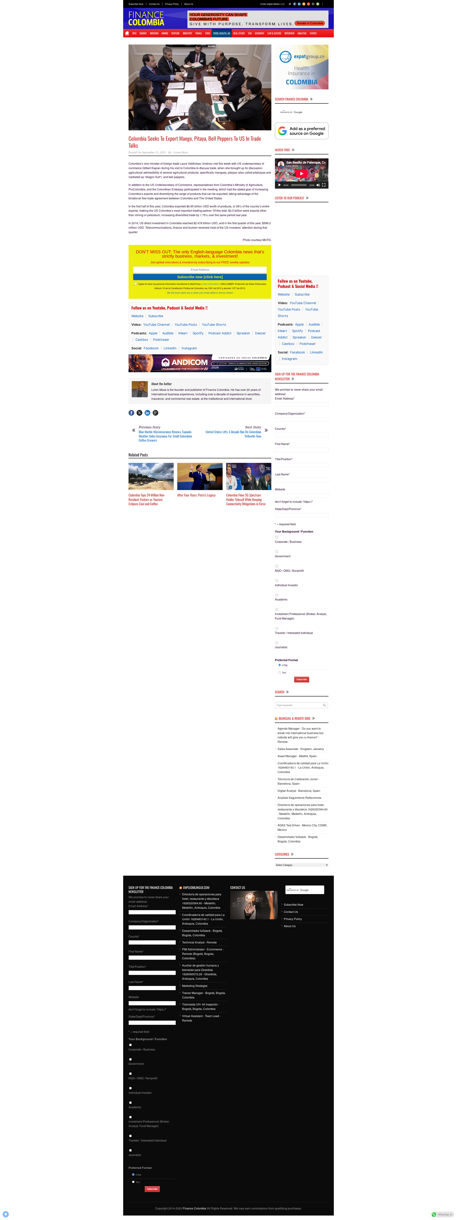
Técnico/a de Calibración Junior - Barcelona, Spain (298, 781)
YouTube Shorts (214, 324)
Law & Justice (274, 33)
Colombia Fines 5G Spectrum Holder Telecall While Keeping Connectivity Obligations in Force (246, 499)
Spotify (198, 333)
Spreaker (243, 333)
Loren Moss (181, 152)
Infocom (154, 33)
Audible (167, 333)
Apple (153, 333)
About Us (188, 4)
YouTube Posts (186, 324)
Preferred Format (286, 660)
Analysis (302, 33)
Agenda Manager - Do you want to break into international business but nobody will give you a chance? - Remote (300, 735)
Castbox (141, 339)
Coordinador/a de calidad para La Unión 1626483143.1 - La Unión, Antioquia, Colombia (303, 767)
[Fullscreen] (324, 185)
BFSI (134, 33)
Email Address (285, 398)
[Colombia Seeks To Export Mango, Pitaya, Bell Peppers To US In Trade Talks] (200, 87)
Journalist (281, 647)
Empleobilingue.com (196, 887)
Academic (281, 599)
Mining (165, 33)
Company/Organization (290, 413)
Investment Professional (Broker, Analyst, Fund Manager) (301, 616)
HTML (285, 665)
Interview (289, 33)
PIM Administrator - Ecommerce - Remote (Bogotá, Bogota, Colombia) (203, 953)
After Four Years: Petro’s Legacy (196, 494)
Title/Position (284, 459)
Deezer (260, 333)
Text (284, 672)
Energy (143, 33)
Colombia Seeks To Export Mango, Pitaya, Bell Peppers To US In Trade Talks (195, 141)
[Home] (127, 33)
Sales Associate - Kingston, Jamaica (301, 749)
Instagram (189, 348)
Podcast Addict (220, 333)
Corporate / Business (288, 542)
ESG (250, 33)
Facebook (151, 348)
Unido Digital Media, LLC (272, 3)
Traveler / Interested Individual (294, 633)
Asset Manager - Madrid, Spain (297, 756)
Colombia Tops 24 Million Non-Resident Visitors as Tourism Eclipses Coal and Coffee (147, 499)
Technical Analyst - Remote (199, 942)
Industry (187, 33)
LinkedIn (170, 348)
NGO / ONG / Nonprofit (289, 571)
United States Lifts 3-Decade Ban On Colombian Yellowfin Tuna (233, 433)
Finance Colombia (194, 1208)
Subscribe (155, 316)
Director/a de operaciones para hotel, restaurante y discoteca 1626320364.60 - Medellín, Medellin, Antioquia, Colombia (303, 811)
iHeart (183, 333)
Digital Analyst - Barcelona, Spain (299, 791)
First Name (282, 444)
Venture (175, 33)
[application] (301, 173)
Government (282, 556)
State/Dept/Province (288, 509)
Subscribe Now (136, 4)
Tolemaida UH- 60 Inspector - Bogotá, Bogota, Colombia (200, 1006)
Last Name (282, 474)
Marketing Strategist (194, 986)
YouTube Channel (156, 324)
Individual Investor (286, 585)
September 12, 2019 (153, 152)
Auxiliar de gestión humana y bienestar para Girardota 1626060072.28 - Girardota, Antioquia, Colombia (200, 972)
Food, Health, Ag (221, 33)
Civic (207, 33)
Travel (198, 33)
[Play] (279, 185)
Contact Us (154, 4)
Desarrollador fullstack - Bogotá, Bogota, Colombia (298, 839)
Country (280, 429)
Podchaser (161, 339)
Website (137, 316)
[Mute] (318, 185)
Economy (259, 33)
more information (210, 283)
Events (313, 33)
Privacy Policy (172, 4)
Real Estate (239, 33)
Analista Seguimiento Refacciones (299, 798)
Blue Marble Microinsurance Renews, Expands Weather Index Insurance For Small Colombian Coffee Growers (165, 435)
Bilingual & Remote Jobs (294, 718)
